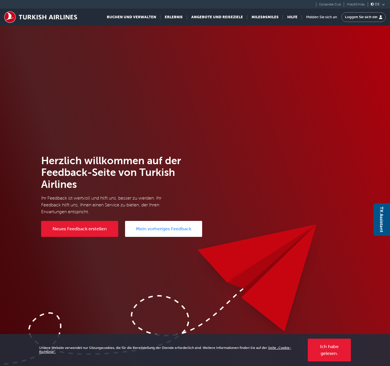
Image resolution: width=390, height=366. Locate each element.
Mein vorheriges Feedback (163, 228)
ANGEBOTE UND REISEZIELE (217, 17)
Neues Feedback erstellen (80, 228)
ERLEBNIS (174, 17)
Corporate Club (330, 4)
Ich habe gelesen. (329, 350)
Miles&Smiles (356, 4)
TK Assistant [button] (381, 219)
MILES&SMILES (265, 17)
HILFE (292, 17)
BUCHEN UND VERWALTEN (131, 17)
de (377, 4)
